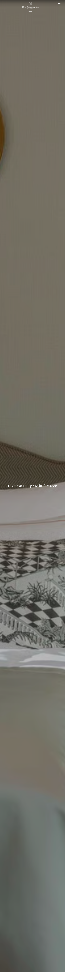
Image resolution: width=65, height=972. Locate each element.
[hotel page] (30, 3)
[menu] (2, 3)
